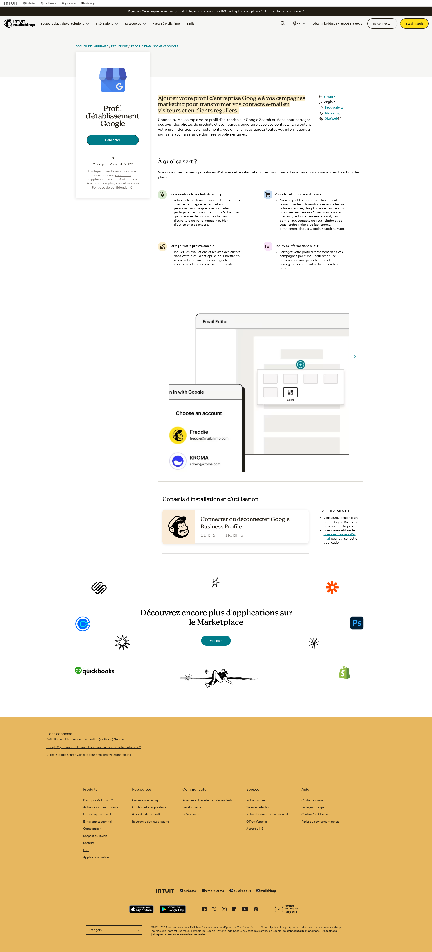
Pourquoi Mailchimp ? (98, 800)
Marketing (332, 113)
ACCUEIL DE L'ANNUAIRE (92, 46)
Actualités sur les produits (100, 807)
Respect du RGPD (95, 836)
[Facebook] (204, 910)
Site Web (331, 118)
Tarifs (190, 23)
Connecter (112, 140)
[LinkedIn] (234, 910)
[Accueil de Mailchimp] (20, 23)
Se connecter (382, 23)
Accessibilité (254, 828)
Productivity (334, 107)
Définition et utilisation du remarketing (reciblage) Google (85, 739)
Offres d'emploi (256, 821)
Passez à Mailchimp (166, 23)
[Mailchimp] (88, 3)
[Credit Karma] (48, 3)
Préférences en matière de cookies (185, 934)
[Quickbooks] (69, 3)
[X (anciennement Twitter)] (214, 910)
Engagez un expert (314, 807)
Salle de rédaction (258, 807)
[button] (298, 23)
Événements (190, 814)
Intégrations (104, 23)
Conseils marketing (145, 800)
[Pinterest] (256, 910)
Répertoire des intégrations (150, 821)
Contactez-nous (312, 800)
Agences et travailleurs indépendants (207, 800)
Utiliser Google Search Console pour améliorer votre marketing (88, 754)
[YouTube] (245, 910)
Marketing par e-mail (97, 814)
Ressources (133, 23)
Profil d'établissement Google (154, 46)
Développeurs (191, 807)
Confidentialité (295, 930)
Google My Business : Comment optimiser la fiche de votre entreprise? (93, 747)
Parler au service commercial (321, 821)
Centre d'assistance (315, 814)
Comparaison (92, 828)
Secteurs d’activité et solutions (62, 23)
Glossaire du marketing (147, 814)
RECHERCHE (119, 46)
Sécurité (88, 843)
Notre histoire (255, 800)
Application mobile (96, 857)
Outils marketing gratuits (149, 807)
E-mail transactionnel (97, 821)
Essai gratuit (414, 23)
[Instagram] (224, 910)
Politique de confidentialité (112, 187)
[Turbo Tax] (29, 3)
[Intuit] (11, 3)
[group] (298, 23)
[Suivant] (355, 356)
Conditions (313, 930)
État (86, 850)
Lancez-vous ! (295, 11)
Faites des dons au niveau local (267, 814)
